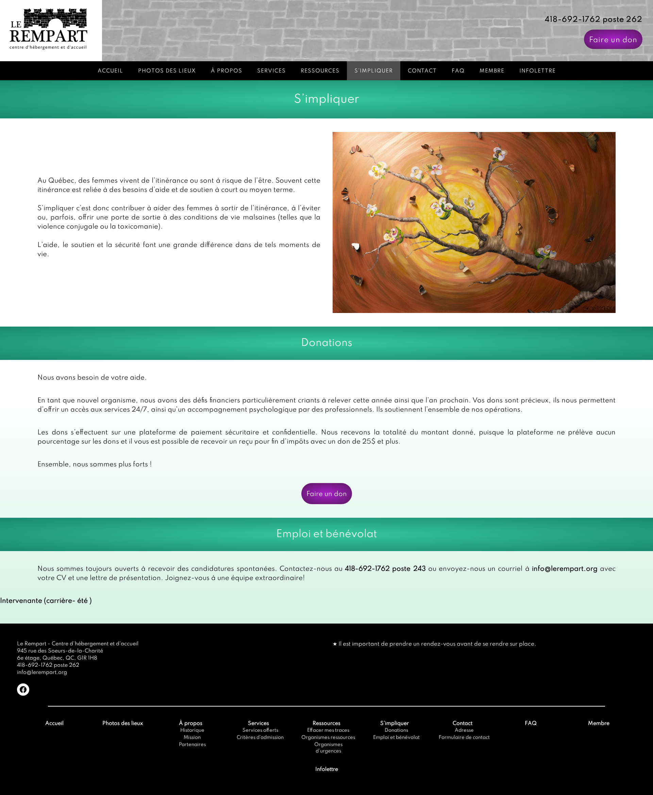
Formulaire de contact (464, 737)
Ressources (320, 71)
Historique (192, 730)
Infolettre (537, 71)
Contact (422, 71)
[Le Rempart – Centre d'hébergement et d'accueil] (51, 30)
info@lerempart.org (565, 569)
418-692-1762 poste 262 (593, 19)
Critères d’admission (260, 737)
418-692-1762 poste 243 (385, 569)
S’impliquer (373, 71)
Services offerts (260, 730)
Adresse (464, 730)
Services (271, 71)
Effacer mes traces (328, 730)
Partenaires (192, 744)
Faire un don (613, 40)
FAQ (458, 71)
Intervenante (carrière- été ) (46, 601)
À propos (226, 71)
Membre (492, 71)
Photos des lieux (167, 71)
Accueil (110, 71)
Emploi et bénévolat (396, 737)
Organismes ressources (328, 737)
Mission (192, 737)
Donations (396, 730)
